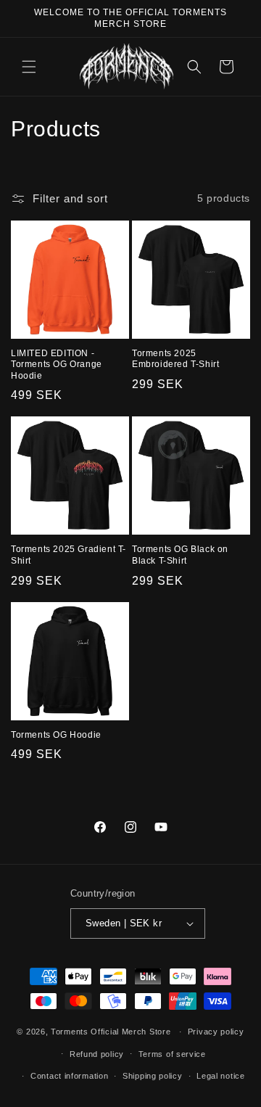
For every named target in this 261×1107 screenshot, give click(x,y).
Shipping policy (153, 1075)
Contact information (69, 1075)
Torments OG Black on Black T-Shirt (180, 555)
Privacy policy (216, 1031)
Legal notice (220, 1075)
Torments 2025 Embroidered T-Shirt (175, 359)
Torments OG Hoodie (56, 735)
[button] (29, 67)
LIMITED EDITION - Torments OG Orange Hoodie (56, 364)
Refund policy (97, 1054)
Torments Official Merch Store (110, 1031)
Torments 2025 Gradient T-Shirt (68, 555)
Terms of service (172, 1054)
